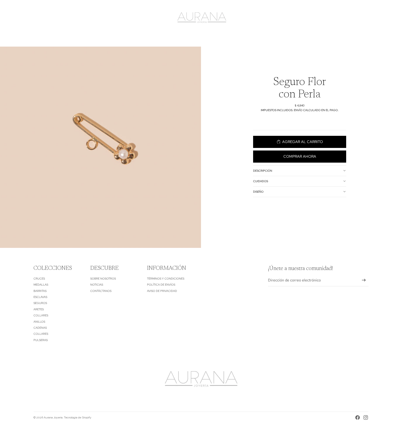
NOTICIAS (96, 285)
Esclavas (40, 297)
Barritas (40, 291)
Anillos (39, 322)
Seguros (40, 303)
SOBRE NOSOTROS (103, 278)
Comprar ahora (299, 156)
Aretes (39, 309)
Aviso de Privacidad (162, 291)
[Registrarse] (363, 280)
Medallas (41, 285)
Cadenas (40, 328)
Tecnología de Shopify (77, 417)
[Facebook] (357, 417)
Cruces (39, 278)
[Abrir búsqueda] (343, 18)
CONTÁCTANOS (100, 291)
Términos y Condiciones (165, 278)
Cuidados (260, 181)
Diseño (258, 191)
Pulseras (41, 340)
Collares (41, 315)
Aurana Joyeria (53, 417)
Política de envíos (161, 285)
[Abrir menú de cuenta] (353, 18)
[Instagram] (365, 417)
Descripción (262, 170)
